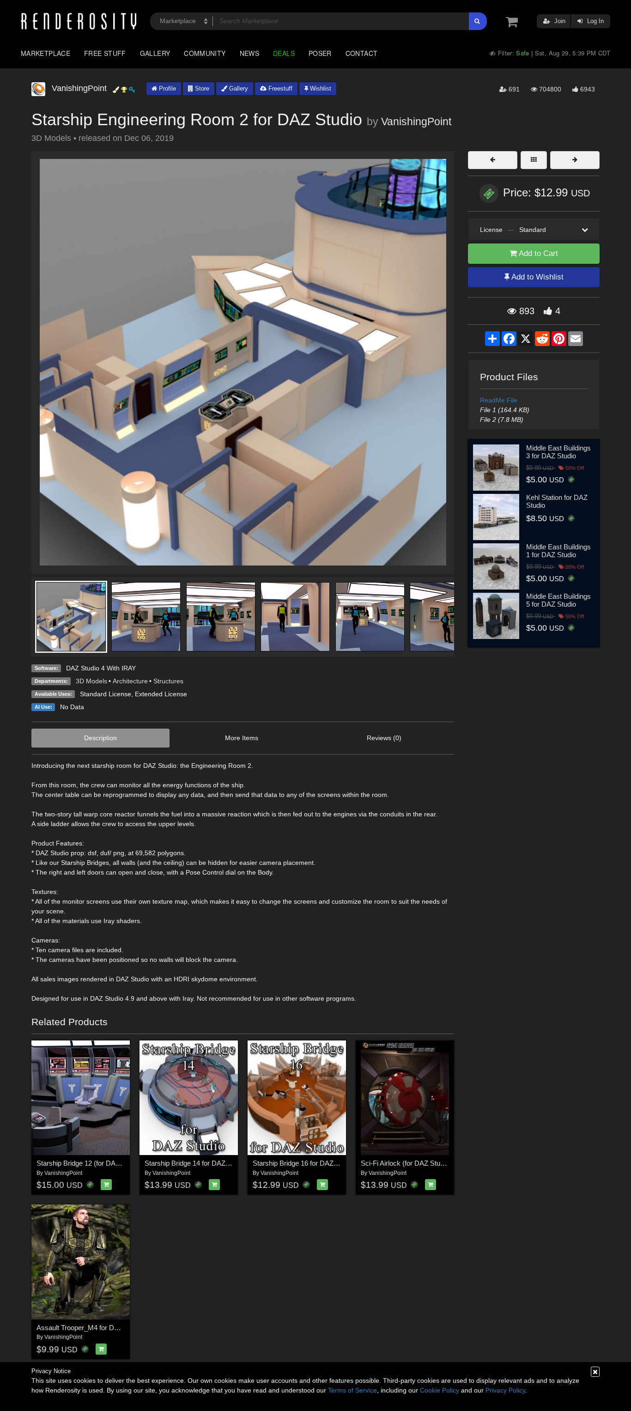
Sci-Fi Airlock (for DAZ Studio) (406, 1163)
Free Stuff (105, 53)
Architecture (130, 681)
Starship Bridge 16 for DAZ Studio (303, 1163)
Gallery (155, 53)
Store (201, 88)
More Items (241, 738)
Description (100, 738)
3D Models (91, 681)
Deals (284, 53)
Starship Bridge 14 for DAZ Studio (195, 1163)
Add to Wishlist (537, 277)
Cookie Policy (439, 1390)
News (249, 53)
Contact (362, 53)
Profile (166, 88)
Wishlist (319, 88)
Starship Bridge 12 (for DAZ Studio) (89, 1163)
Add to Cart (537, 253)
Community (204, 53)
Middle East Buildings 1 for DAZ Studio (558, 551)
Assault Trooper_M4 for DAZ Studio (90, 1328)
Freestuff (279, 88)
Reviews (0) (384, 738)
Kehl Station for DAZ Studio (557, 501)
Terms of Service (352, 1390)
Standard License (105, 694)
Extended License (161, 694)
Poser (320, 53)
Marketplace (45, 53)
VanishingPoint (416, 122)
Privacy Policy (505, 1390)
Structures (168, 681)
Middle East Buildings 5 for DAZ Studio (558, 600)
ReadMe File (498, 400)
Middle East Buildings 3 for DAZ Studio (558, 452)
